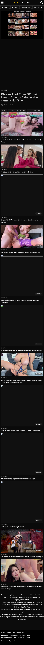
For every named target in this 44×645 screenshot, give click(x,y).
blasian (11, 110)
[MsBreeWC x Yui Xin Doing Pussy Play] (22, 502)
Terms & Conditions (8, 637)
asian (14, 7)
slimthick (37, 110)
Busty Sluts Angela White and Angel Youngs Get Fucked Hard (20, 252)
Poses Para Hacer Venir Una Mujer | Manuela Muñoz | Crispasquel (22, 557)
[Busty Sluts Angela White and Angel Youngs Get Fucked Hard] (22, 236)
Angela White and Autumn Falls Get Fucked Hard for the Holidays (21, 350)
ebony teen (21, 110)
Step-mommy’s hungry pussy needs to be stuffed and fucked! (20, 431)
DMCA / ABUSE (6, 633)
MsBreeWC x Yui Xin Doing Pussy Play (13, 527)
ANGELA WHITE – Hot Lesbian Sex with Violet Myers (17, 172)
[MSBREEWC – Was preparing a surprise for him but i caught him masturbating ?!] (22, 570)
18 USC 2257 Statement (9, 635)
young (5, 7)
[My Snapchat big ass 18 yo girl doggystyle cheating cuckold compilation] (22, 275)
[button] (39, 3)
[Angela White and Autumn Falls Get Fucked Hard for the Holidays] (22, 325)
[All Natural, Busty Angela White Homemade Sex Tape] (22, 454)
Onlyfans (4, 137)
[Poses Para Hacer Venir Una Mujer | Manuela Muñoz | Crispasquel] (22, 540)
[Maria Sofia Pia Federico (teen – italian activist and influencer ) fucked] (22, 124)
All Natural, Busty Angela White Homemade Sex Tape (18, 479)
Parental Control (25, 637)
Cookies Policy (25, 635)
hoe (29, 110)
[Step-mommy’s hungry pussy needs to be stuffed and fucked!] (22, 405)
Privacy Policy (18, 633)
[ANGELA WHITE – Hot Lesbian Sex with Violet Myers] (22, 156)
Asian (4, 90)
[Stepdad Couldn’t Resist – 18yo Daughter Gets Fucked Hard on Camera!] (22, 195)
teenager (25, 7)
